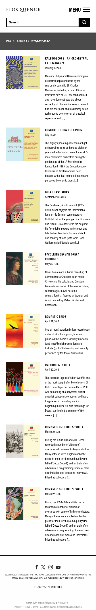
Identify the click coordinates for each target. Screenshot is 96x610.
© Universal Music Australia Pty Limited (47, 603)
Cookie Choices (75, 606)
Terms (27, 606)
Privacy (18, 606)
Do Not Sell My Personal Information (50, 606)
